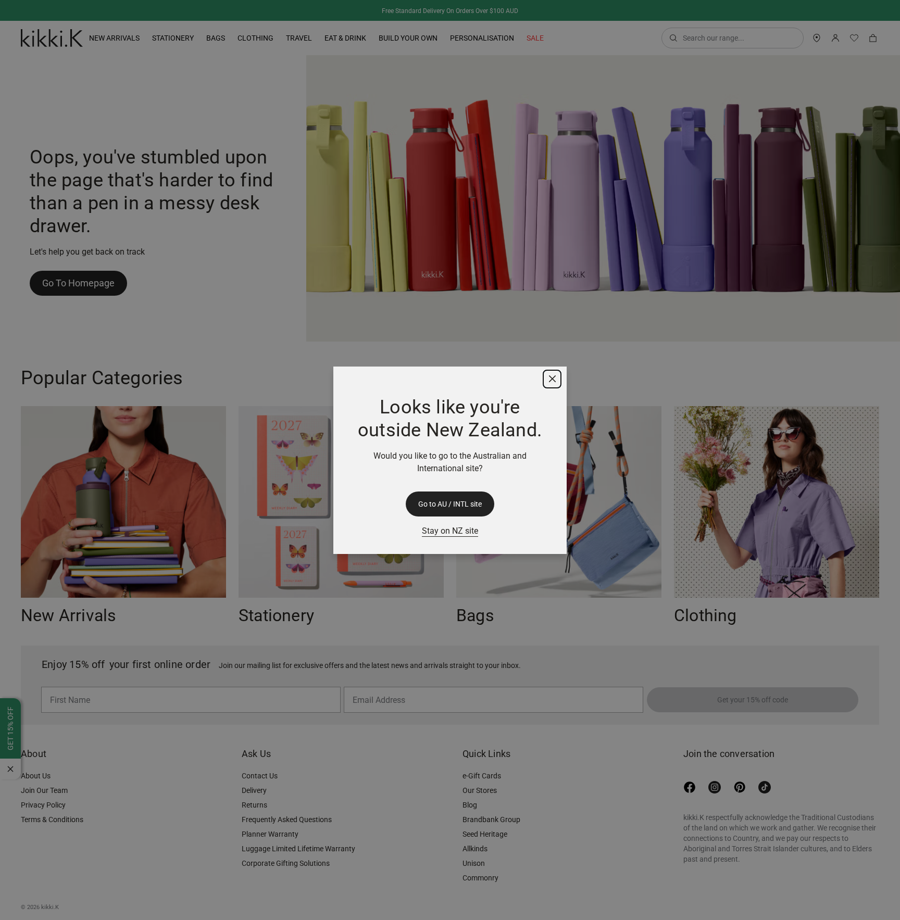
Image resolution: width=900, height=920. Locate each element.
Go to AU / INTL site (450, 504)
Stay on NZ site (450, 531)
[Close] (552, 379)
